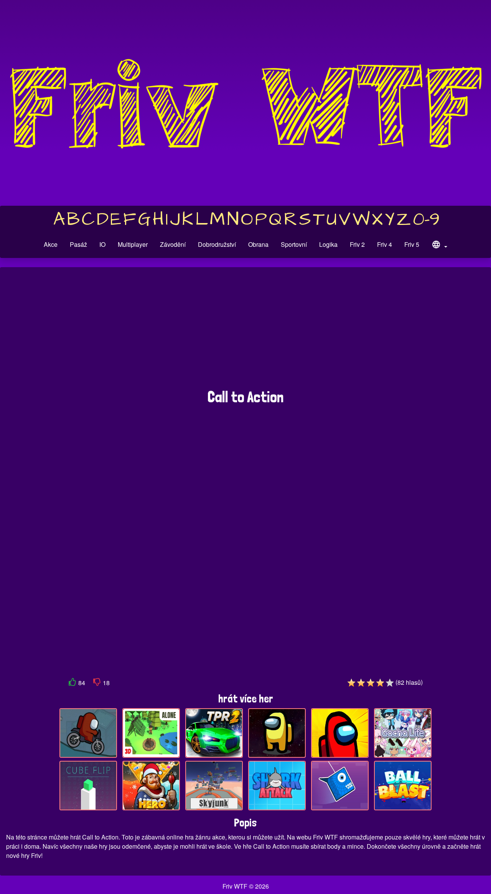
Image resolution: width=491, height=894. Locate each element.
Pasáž (78, 244)
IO (102, 244)
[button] (439, 245)
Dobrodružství (217, 244)
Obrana (258, 244)
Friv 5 (411, 244)
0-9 (426, 219)
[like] (72, 683)
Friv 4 (384, 244)
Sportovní (294, 244)
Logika (328, 244)
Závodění (173, 244)
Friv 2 (357, 244)
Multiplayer (133, 244)
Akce (51, 244)
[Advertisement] (245, 332)
